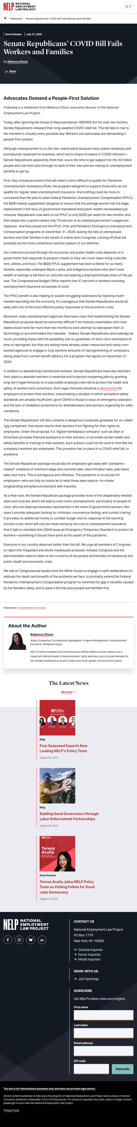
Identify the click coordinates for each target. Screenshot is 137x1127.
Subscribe (123, 1069)
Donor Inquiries (89, 954)
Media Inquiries (89, 959)
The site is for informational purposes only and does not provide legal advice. (50, 1088)
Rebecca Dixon (17, 62)
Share (12, 71)
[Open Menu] (128, 6)
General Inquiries (90, 950)
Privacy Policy (11, 1110)
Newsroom (16, 18)
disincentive (108, 388)
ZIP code (80, 1061)
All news (67, 692)
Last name (81, 1025)
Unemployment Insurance (31, 607)
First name (81, 1007)
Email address (83, 1043)
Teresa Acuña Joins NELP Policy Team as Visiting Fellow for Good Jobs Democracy (67, 887)
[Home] (5, 18)
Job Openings (88, 979)
